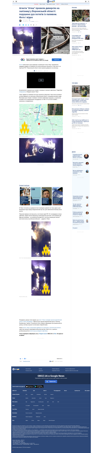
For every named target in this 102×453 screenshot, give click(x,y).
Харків (32, 394)
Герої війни (36, 4)
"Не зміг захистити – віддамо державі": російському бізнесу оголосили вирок (77, 205)
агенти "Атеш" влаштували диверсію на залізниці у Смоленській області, (42, 327)
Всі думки (75, 228)
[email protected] (26, 444)
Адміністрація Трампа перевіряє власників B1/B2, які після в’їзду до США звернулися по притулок (80, 126)
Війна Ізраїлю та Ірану (51, 4)
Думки (74, 151)
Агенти (21, 64)
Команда (40, 368)
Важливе (74, 7)
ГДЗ (26, 401)
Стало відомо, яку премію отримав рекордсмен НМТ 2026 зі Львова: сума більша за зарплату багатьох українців (77, 37)
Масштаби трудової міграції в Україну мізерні (80, 103)
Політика (25, 390)
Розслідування (57, 390)
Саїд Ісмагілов (75, 200)
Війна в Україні (42, 4)
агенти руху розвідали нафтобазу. (39, 331)
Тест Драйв (28, 405)
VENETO (58, 4)
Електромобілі (35, 405)
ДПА (48, 401)
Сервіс (48, 405)
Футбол (27, 398)
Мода (44, 420)
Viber (55, 333)
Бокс (46, 398)
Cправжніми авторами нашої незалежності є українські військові (78, 197)
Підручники (33, 401)
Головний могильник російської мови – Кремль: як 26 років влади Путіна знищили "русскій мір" (78, 156)
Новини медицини (29, 416)
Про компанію (28, 368)
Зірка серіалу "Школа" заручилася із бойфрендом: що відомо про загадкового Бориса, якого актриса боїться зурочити (78, 48)
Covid (45, 416)
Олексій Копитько (76, 224)
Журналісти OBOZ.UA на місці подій (71, 370)
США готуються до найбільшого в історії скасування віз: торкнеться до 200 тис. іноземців (80, 121)
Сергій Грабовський (76, 216)
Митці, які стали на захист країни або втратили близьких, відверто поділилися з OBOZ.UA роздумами (80, 29)
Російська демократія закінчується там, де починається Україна (78, 213)
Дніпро (45, 394)
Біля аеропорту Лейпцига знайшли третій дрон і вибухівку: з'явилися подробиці (80, 110)
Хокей (40, 398)
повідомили (22, 92)
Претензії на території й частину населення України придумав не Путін (78, 164)
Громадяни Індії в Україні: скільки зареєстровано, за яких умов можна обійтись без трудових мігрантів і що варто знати (80, 100)
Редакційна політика (26, 361)
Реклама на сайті (29, 370)
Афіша (27, 420)
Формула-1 (52, 398)
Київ (26, 394)
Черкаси (51, 394)
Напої (33, 409)
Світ (34, 390)
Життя (44, 390)
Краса (38, 420)
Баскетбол (34, 398)
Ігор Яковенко (75, 208)
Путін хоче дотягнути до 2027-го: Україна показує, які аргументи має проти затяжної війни (78, 221)
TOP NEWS (75, 83)
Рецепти (27, 409)
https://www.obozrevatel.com (51, 425)
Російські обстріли (64, 4)
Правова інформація (55, 368)
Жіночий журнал (52, 420)
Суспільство (77, 390)
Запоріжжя (39, 394)
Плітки (32, 420)
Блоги (65, 390)
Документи (41, 370)
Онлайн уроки (41, 401)
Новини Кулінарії (41, 409)
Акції (43, 405)
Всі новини (87, 390)
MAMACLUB (38, 416)
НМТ (58, 401)
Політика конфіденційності (70, 368)
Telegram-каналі (43, 333)
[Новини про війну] (52, 361)
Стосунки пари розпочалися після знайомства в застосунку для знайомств (78, 52)
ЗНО (53, 401)
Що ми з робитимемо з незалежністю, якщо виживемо (78, 172)
